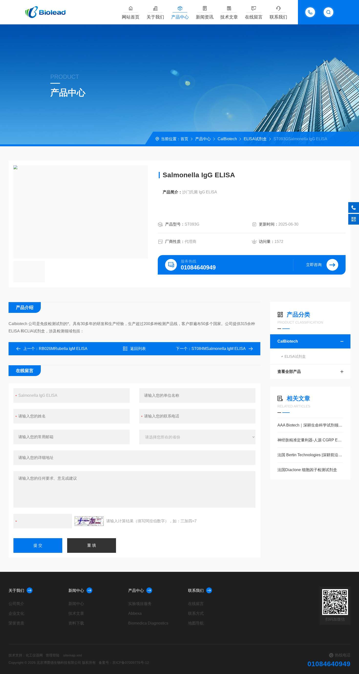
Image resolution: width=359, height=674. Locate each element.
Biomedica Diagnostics (148, 623)
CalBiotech (227, 139)
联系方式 (196, 613)
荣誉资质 (16, 623)
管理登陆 (52, 655)
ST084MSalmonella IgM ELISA (218, 349)
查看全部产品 (289, 371)
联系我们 (278, 17)
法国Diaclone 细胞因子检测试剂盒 (307, 470)
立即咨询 (314, 265)
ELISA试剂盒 (255, 139)
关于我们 (155, 17)
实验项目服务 (140, 604)
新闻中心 (76, 590)
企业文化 (16, 613)
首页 (184, 139)
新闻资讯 (204, 17)
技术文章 (229, 17)
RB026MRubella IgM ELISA (63, 349)
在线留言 (254, 17)
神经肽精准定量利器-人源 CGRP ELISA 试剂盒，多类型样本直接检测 (310, 440)
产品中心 (180, 17)
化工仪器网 (34, 655)
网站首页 (130, 17)
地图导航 (196, 623)
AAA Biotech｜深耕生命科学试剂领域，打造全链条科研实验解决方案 (310, 425)
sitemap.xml (72, 655)
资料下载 (76, 623)
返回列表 (138, 349)
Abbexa (135, 613)
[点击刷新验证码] (89, 521)
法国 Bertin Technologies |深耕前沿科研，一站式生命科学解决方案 (310, 455)
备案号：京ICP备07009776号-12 (124, 662)
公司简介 (16, 604)
